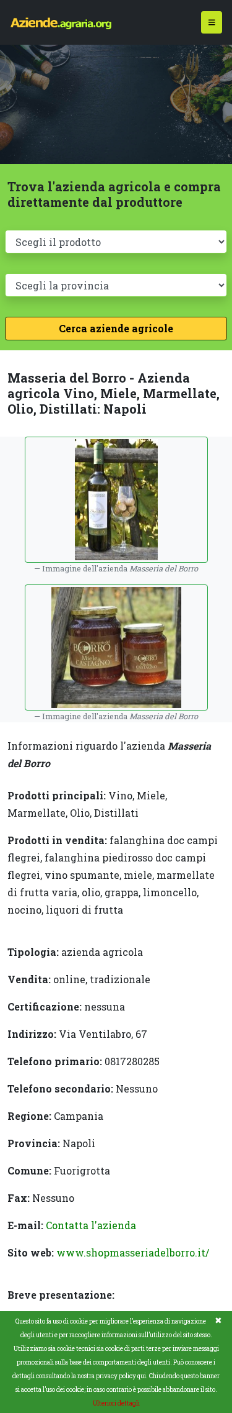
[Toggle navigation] (212, 22)
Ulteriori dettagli (116, 1403)
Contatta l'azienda (91, 1225)
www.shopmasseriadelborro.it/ (132, 1252)
